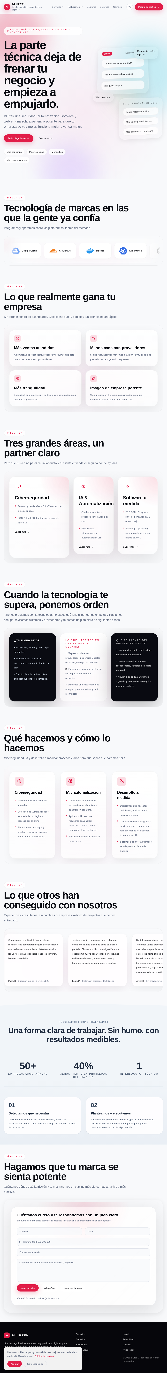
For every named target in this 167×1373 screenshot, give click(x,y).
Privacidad (128, 1339)
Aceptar (15, 1364)
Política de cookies (44, 1356)
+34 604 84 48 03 (26, 1298)
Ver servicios (46, 138)
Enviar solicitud (27, 1288)
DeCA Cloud (82, 1350)
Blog (78, 1360)
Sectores (91, 7)
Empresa (104, 7)
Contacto (117, 7)
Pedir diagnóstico (147, 7)
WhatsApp (49, 1288)
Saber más (20, 531)
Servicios (56, 7)
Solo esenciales (35, 1364)
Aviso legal (128, 1350)
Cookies (127, 1344)
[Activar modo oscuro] (129, 7)
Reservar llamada (72, 1288)
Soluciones (74, 7)
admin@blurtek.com (48, 1298)
